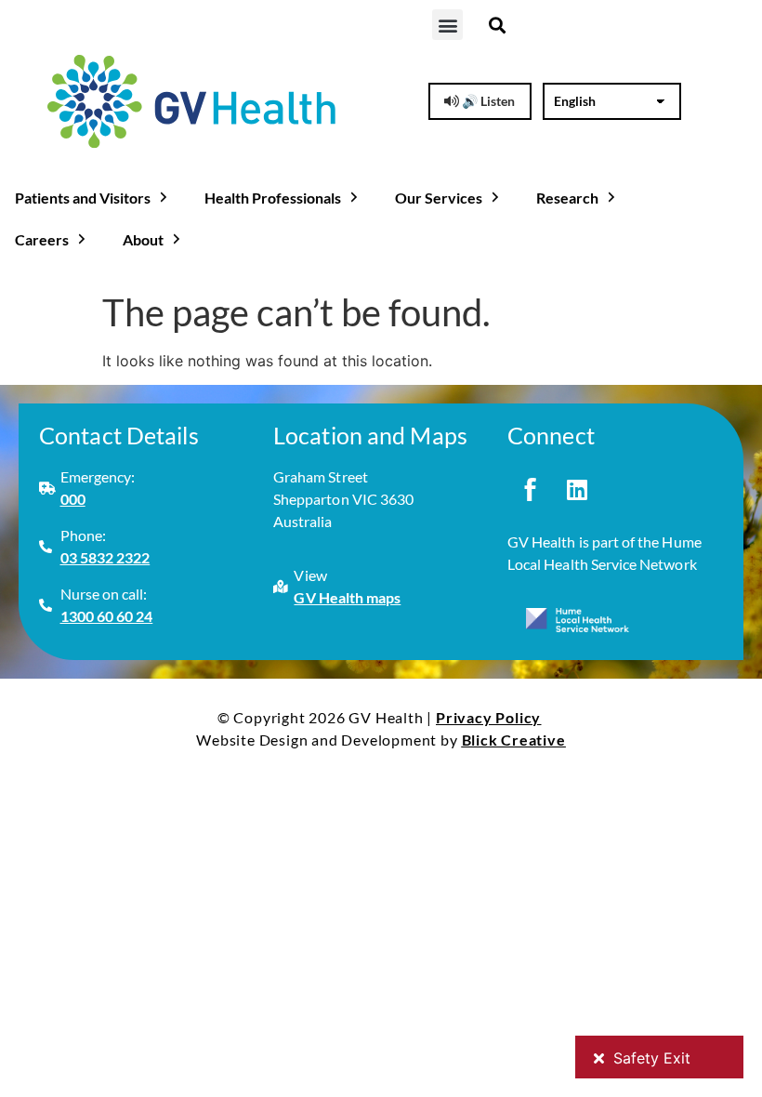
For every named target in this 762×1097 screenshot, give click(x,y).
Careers (42, 239)
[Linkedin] (577, 489)
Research (567, 197)
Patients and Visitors (83, 197)
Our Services (438, 197)
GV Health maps (347, 597)
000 (72, 499)
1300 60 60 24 (106, 616)
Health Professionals (272, 197)
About (143, 239)
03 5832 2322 (105, 557)
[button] (447, 24)
